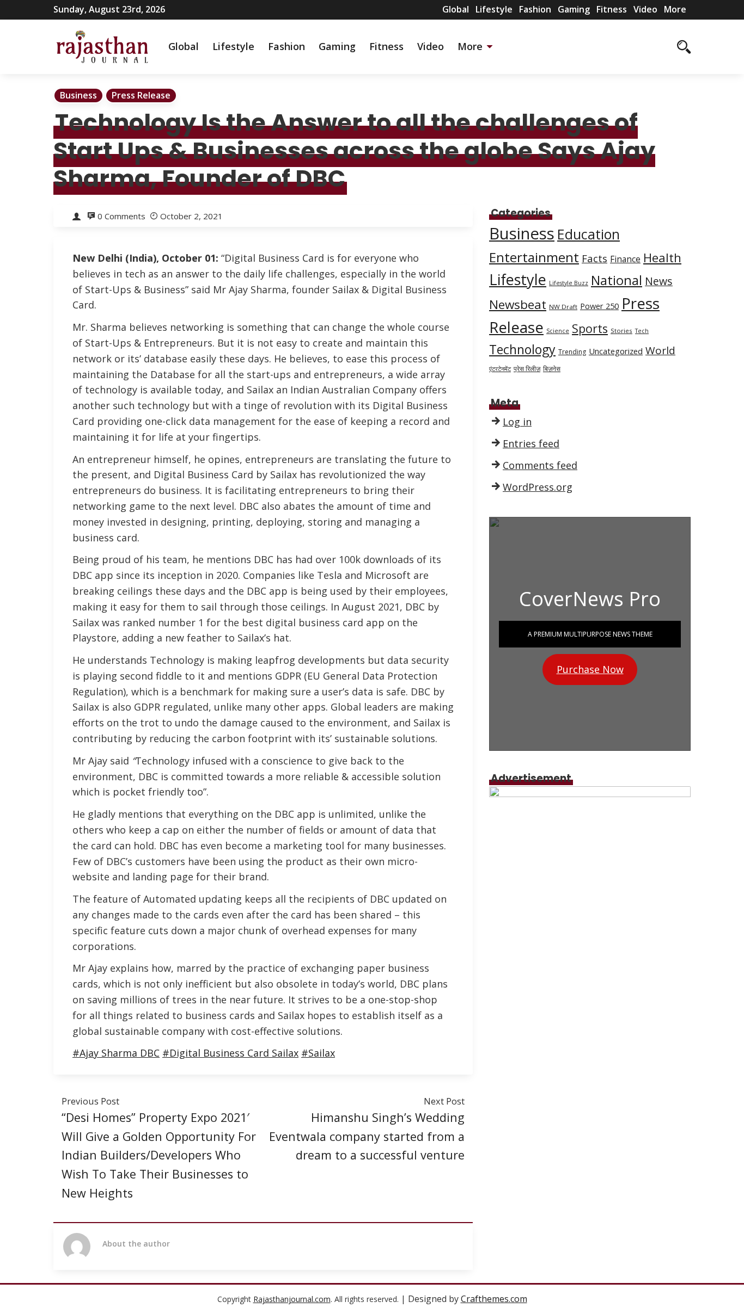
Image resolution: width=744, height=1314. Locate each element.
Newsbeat (517, 304)
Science (557, 331)
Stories (621, 330)
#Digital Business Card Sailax (230, 1052)
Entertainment (534, 257)
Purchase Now (590, 669)
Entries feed (531, 443)
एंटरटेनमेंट (500, 369)
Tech (642, 331)
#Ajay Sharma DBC (116, 1052)
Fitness (611, 9)
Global (455, 9)
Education (588, 234)
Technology (522, 349)
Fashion (535, 9)
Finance (625, 259)
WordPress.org (537, 486)
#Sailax (318, 1052)
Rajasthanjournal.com (292, 1299)
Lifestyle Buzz (568, 283)
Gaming (574, 9)
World (660, 350)
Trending (572, 351)
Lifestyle (494, 9)
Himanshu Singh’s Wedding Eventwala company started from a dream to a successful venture (367, 1136)
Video (645, 9)
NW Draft (563, 307)
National (616, 280)
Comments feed (540, 465)
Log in (517, 421)
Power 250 (599, 305)
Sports (590, 328)
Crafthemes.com (494, 1299)
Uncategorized (616, 351)
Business (78, 95)
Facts (594, 258)
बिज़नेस (551, 369)
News (659, 281)
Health (662, 257)
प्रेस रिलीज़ (527, 368)
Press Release (141, 95)
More (675, 9)
